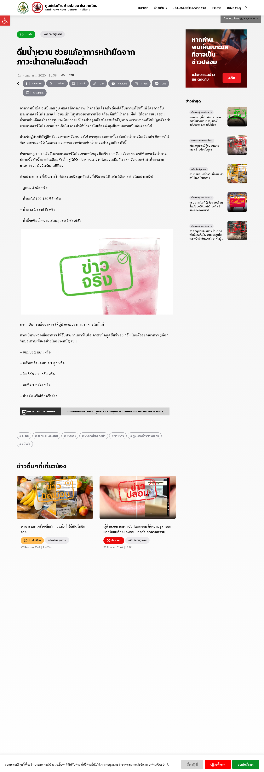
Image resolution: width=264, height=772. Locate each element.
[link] (5, 20)
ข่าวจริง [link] (71, 436)
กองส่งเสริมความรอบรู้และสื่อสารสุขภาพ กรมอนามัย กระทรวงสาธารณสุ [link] (115, 411)
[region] (132, 763)
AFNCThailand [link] (47, 436)
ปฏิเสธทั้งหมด (217, 764)
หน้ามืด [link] (26, 444)
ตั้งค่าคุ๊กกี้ (192, 764)
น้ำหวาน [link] (119, 436)
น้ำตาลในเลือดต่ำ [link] (95, 436)
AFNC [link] (25, 436)
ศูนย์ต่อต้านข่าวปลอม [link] (146, 436)
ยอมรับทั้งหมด (246, 764)
